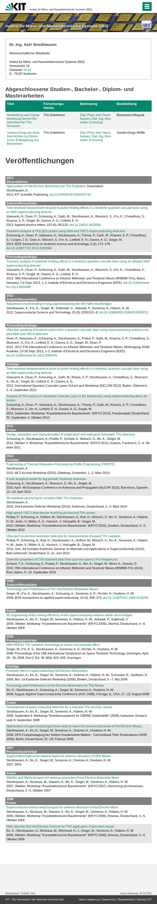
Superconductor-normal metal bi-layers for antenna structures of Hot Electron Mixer (62, 807)
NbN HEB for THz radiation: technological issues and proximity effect (53, 644)
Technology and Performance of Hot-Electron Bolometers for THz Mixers (55, 685)
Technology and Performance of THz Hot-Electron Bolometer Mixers (52, 589)
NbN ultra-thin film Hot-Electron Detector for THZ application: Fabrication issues (60, 826)
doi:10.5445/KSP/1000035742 (70, 194)
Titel (10, 104)
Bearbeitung (127, 104)
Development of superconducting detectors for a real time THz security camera (59, 707)
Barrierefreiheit (126, 899)
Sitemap (141, 899)
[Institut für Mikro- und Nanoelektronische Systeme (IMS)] (146, 24)
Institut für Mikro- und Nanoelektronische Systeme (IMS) (60, 9)
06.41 (27, 70)
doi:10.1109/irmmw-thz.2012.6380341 (31, 355)
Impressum (93, 899)
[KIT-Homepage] (15, 6)
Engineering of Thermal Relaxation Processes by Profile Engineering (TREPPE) (60, 464)
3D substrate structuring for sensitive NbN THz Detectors (44, 498)
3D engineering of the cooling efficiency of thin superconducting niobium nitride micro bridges (69, 615)
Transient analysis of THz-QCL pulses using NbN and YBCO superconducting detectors (65, 231)
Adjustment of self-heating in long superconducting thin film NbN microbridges (59, 303)
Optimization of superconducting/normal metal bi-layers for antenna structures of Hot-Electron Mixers (74, 726)
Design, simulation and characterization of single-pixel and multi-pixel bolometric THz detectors (70, 434)
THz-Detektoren (54, 115)
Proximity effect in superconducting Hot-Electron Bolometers (47, 670)
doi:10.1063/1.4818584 (85, 224)
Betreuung (88, 104)
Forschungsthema (53, 106)
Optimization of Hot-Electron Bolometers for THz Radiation (45, 186)
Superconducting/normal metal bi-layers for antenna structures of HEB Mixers (58, 756)
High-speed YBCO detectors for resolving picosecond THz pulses (50, 512)
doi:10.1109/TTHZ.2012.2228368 (29, 248)
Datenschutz (109, 899)
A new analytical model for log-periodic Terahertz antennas (46, 479)
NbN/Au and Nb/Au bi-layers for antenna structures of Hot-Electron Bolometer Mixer (62, 777)
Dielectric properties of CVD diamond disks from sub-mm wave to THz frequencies (62, 559)
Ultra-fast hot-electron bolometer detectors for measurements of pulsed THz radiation (63, 536)
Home (82, 899)
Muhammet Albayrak (130, 115)
